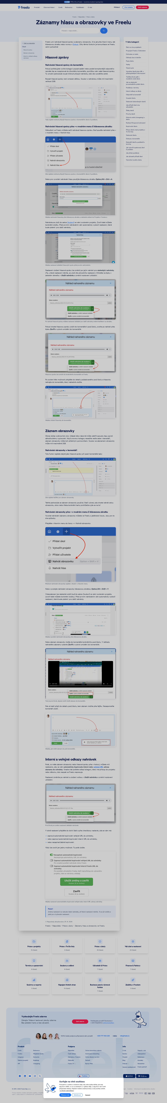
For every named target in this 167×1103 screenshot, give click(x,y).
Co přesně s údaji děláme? (67, 1090)
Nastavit (87, 1095)
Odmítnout (77, 1095)
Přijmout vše (65, 1095)
